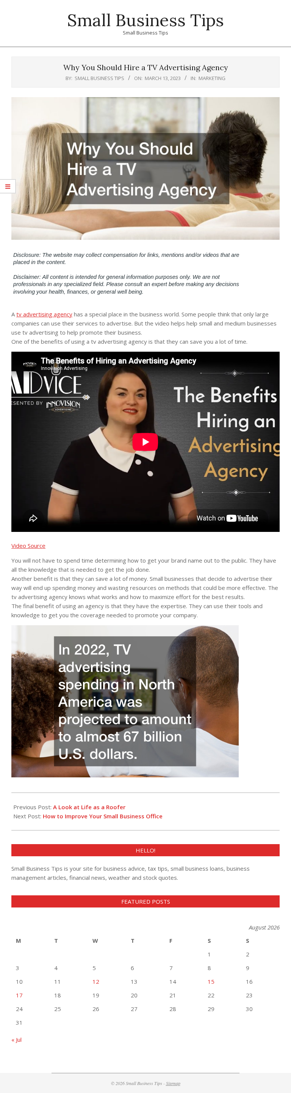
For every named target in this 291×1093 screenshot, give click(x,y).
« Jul (16, 1039)
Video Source (28, 545)
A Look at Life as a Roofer (89, 807)
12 (95, 981)
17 (19, 995)
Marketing (212, 78)
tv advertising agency (44, 314)
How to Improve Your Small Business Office (103, 816)
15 (211, 981)
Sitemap (173, 1083)
